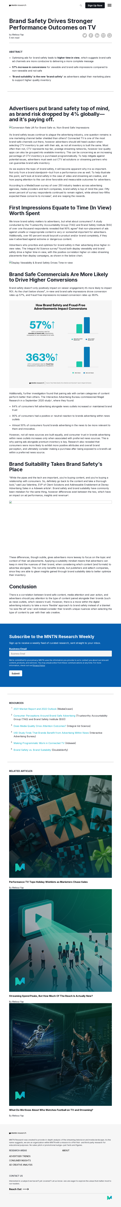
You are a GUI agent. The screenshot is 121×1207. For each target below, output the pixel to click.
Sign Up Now (95, 5)
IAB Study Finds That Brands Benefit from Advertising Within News (51, 732)
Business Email (18, 648)
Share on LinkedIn (97, 35)
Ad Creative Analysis (20, 1164)
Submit (16, 673)
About (66, 1150)
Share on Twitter (84, 35)
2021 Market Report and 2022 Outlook (35, 708)
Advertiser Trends (20, 1156)
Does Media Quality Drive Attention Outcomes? (40, 726)
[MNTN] (109, 1198)
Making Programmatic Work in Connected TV (39, 743)
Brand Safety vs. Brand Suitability (32, 749)
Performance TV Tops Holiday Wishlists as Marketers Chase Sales (48, 881)
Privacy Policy (39, 665)
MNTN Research (17, 5)
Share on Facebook (91, 35)
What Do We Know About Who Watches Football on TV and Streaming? (51, 1109)
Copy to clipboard (109, 35)
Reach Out (15, 1189)
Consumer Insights (20, 1160)
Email (103, 35)
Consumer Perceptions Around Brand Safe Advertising (44, 715)
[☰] (109, 5)
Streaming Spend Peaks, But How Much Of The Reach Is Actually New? (51, 995)
